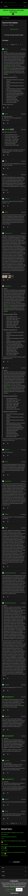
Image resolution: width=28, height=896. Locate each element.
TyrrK (5, 161)
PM (11, 704)
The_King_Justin (8, 233)
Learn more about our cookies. (17, 886)
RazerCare (6, 66)
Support (3, 875)
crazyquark (6, 716)
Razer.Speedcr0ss (8, 696)
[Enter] (2, 6)
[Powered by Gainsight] (14, 862)
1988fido (6, 368)
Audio (2, 838)
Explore (3, 871)
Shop (3, 867)
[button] (1, 3)
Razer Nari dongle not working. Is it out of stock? (12, 832)
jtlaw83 (6, 527)
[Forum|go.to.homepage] (10, 3)
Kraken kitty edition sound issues (8, 836)
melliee (6, 49)
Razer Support (6, 17)
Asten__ (6, 174)
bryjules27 (6, 449)
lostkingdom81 (7, 286)
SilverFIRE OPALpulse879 (10, 573)
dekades (6, 129)
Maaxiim (6, 799)
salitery (6, 811)
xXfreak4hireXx (7, 481)
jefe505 (6, 212)
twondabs (6, 684)
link (20, 751)
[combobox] (14, 6)
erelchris (6, 461)
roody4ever (6, 198)
